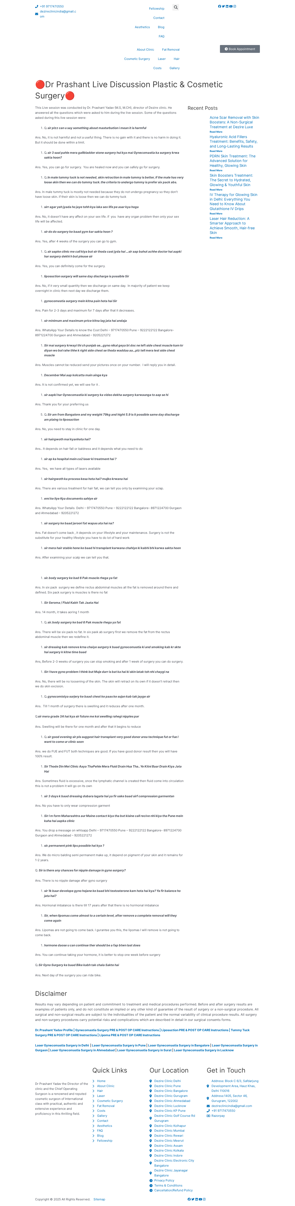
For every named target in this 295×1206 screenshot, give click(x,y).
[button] (175, 7)
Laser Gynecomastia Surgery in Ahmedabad (82, 1050)
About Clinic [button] (145, 49)
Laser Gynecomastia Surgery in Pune (119, 1045)
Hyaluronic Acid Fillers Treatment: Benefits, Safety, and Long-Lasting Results (233, 141)
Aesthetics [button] (142, 27)
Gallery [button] (175, 68)
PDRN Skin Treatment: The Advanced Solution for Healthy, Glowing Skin (232, 161)
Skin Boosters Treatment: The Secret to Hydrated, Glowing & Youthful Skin (231, 180)
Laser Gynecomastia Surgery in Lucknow (204, 1050)
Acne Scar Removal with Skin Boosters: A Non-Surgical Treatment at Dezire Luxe (234, 122)
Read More (216, 131)
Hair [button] (177, 59)
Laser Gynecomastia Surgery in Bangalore (179, 1045)
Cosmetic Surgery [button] (137, 59)
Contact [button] (158, 18)
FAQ (161, 36)
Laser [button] (162, 59)
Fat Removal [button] (171, 49)
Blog (161, 27)
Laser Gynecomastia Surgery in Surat (144, 1050)
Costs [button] (157, 68)
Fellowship (156, 8)
